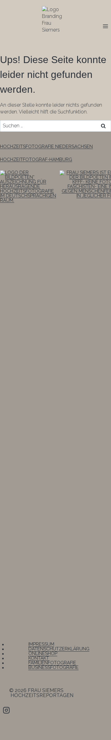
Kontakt (38, 658)
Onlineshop (42, 654)
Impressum (41, 644)
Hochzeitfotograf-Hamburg (36, 159)
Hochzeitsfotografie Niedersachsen (46, 146)
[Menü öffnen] (105, 26)
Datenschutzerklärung (58, 649)
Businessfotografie (53, 667)
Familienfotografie (52, 663)
